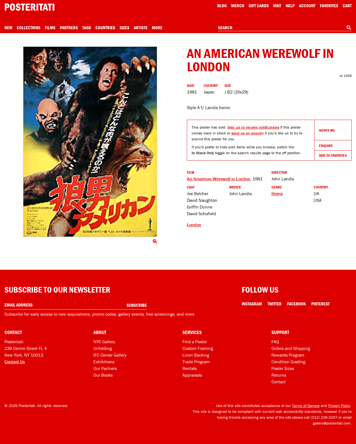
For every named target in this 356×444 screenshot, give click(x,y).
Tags (86, 27)
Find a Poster (194, 341)
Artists (140, 27)
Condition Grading (288, 361)
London (194, 224)
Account (307, 5)
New (8, 27)
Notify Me (327, 130)
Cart (347, 5)
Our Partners (105, 368)
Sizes (124, 27)
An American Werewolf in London (218, 178)
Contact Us (14, 361)
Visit (277, 5)
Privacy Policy (339, 405)
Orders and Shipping (290, 348)
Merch (237, 5)
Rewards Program (287, 355)
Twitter (274, 303)
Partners (69, 27)
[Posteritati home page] (29, 7)
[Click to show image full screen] (90, 141)
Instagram (252, 303)
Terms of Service (306, 405)
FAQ (275, 341)
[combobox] (285, 27)
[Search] (349, 27)
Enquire (326, 145)
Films (50, 27)
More (157, 27)
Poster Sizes (282, 368)
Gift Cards (259, 5)
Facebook (296, 303)
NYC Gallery (104, 341)
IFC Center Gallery (110, 355)
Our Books (103, 375)
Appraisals (192, 375)
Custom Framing (197, 348)
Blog (222, 5)
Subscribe (137, 305)
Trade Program (196, 361)
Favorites (329, 5)
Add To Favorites (333, 155)
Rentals (189, 368)
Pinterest (320, 303)
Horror (277, 193)
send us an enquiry (247, 133)
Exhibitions (103, 361)
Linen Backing (195, 355)
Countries (105, 27)
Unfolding (102, 348)
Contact (278, 381)
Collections (28, 27)
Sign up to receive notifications (253, 127)
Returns (278, 375)
